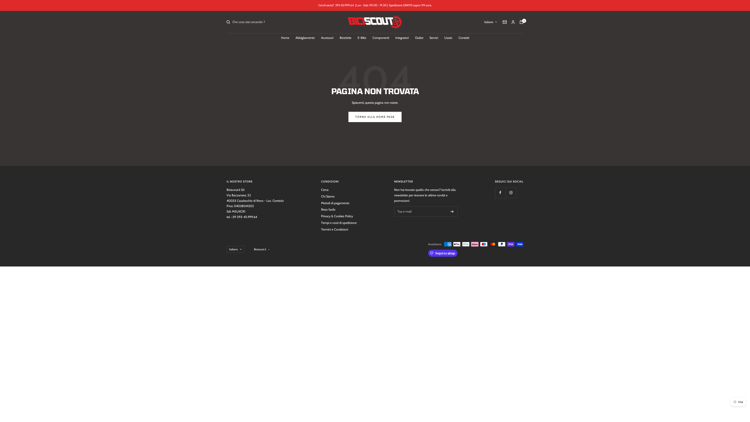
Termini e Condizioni (334, 229)
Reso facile (328, 209)
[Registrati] (452, 211)
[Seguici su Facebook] (500, 192)
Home (285, 38)
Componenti (380, 38)
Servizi (433, 38)
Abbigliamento (305, 38)
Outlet (419, 38)
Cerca (325, 190)
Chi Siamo (328, 196)
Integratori (402, 38)
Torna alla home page (375, 117)
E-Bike (362, 38)
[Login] (513, 22)
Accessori (327, 38)
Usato (448, 38)
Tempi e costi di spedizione (339, 223)
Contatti (464, 38)
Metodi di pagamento (335, 203)
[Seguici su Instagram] (511, 192)
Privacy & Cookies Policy (337, 216)
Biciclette (345, 38)
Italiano (488, 22)
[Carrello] (521, 22)
